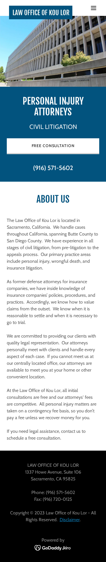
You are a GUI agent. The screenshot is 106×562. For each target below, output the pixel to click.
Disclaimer (70, 519)
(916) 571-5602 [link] (53, 168)
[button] (93, 8)
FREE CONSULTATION (53, 145)
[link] (39, 8)
